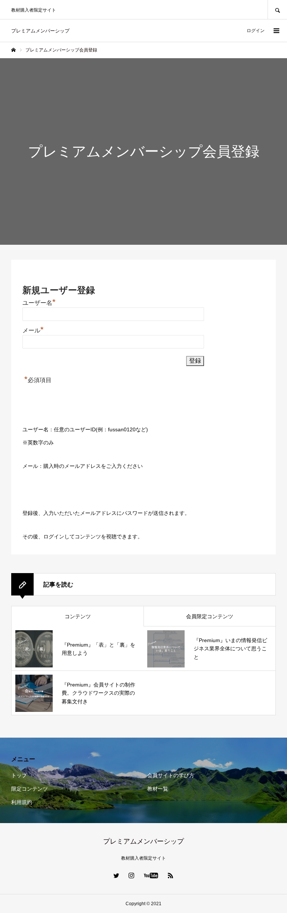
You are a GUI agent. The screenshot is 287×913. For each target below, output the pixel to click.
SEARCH (277, 9)
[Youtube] (151, 875)
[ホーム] (13, 50)
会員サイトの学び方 (170, 775)
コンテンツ (78, 616)
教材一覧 (157, 789)
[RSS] (171, 875)
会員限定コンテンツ (209, 616)
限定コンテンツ (29, 789)
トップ (19, 775)
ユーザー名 (39, 303)
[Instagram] (131, 875)
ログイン (256, 30)
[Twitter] (116, 875)
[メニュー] (276, 30)
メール (33, 330)
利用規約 (21, 802)
